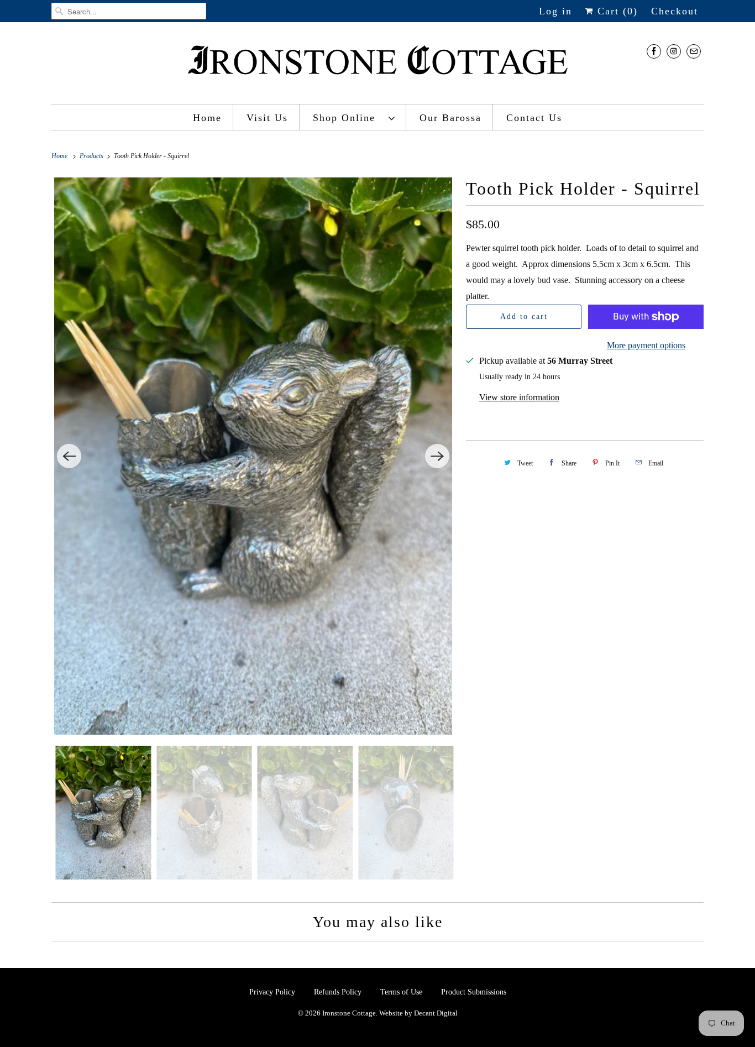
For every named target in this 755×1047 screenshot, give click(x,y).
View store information (519, 397)
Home (207, 117)
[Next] (437, 456)
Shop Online (348, 117)
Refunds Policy (339, 992)
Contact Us (534, 117)
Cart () (616, 11)
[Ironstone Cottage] (377, 66)
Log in (555, 11)
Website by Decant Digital (418, 1013)
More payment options (646, 345)
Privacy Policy (273, 992)
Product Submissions (473, 992)
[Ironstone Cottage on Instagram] (674, 51)
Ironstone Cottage (349, 1013)
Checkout (674, 11)
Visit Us (267, 117)
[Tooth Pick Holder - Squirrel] (253, 456)
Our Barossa (450, 117)
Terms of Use (401, 992)
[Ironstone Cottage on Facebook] (654, 51)
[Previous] (69, 456)
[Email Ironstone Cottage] (693, 51)
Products (92, 156)
